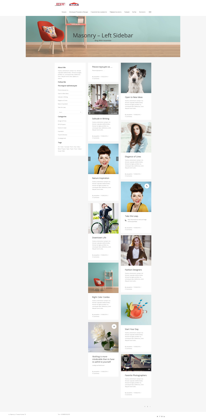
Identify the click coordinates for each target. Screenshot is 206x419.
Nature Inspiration (63, 104)
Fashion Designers (133, 269)
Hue (75, 147)
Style (68, 149)
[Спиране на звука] (112, 113)
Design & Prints (62, 121)
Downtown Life (99, 237)
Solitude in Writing (63, 97)
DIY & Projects (62, 124)
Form (71, 147)
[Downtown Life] (103, 218)
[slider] (115, 113)
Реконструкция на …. (64, 90)
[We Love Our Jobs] (103, 337)
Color (62, 147)
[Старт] (90, 113)
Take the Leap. (62, 107)
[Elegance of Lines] (136, 137)
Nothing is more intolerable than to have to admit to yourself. (103, 359)
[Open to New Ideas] (136, 78)
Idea (78, 147)
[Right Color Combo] (103, 278)
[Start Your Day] (136, 310)
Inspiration (61, 131)
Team (71, 149)
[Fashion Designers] (136, 250)
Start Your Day (132, 329)
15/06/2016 (137, 114)
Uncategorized (62, 138)
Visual (59, 151)
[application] (103, 113)
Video (79, 149)
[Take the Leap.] (136, 197)
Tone (75, 149)
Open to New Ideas (63, 93)
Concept (67, 147)
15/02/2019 (104, 76)
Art (59, 147)
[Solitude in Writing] (103, 99)
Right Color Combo (101, 297)
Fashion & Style (62, 128)
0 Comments (95, 78)
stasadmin (96, 76)
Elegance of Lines (62, 100)
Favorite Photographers (136, 375)
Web (63, 151)
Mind (59, 149)
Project (64, 149)
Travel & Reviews (62, 135)
